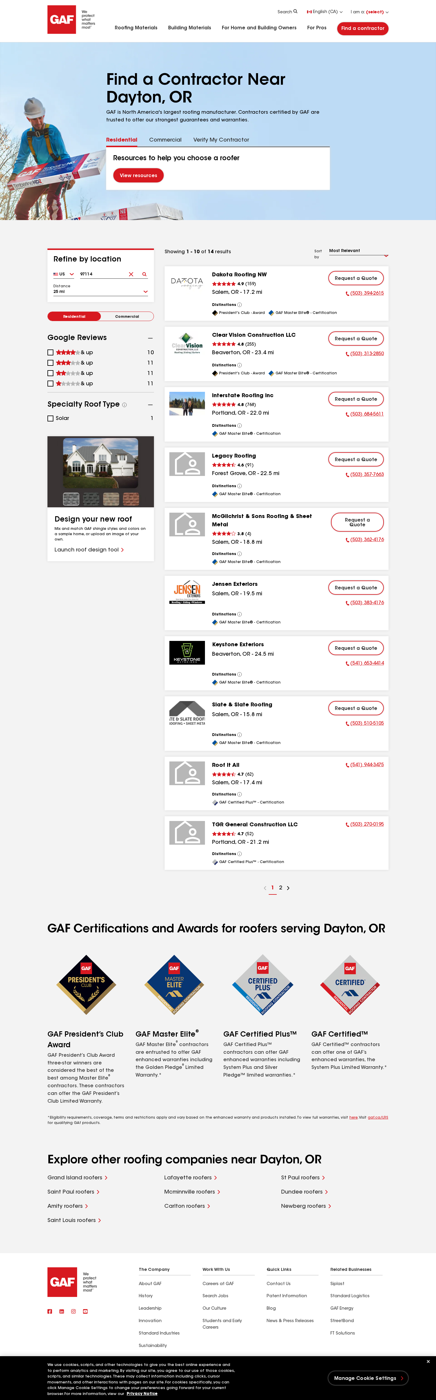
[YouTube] (85, 1312)
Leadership (150, 1309)
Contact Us (279, 1284)
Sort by (318, 254)
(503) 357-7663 (365, 475)
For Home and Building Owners (259, 28)
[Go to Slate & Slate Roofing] (187, 713)
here (353, 1118)
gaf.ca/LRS (378, 1118)
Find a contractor (362, 28)
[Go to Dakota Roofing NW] (187, 283)
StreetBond (342, 1321)
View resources (138, 176)
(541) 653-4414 (365, 664)
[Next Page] (288, 889)
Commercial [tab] (165, 140)
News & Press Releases (290, 1321)
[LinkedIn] (61, 1312)
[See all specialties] (124, 404)
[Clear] (131, 272)
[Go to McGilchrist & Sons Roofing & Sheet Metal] (187, 524)
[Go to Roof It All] (187, 773)
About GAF (150, 1284)
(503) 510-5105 (365, 724)
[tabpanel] (218, 168)
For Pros (317, 28)
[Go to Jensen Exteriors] (187, 592)
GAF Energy (341, 1309)
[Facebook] (49, 1312)
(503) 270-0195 (365, 825)
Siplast (337, 1284)
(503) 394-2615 (365, 294)
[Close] (428, 1361)
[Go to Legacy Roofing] (187, 464)
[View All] (239, 304)
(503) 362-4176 (365, 541)
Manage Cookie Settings (365, 1378)
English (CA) (325, 12)
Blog (271, 1309)
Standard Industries (159, 1334)
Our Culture (214, 1309)
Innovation (150, 1321)
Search (285, 12)
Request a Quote (356, 278)
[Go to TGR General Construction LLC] (187, 833)
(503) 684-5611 (365, 415)
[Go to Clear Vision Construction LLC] (187, 343)
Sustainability (153, 1346)
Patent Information (287, 1296)
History (145, 1296)
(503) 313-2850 (365, 355)
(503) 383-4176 (365, 604)
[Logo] (71, 33)
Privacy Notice (142, 1394)
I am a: (367, 12)
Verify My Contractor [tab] (221, 140)
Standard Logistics (350, 1296)
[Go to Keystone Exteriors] (187, 653)
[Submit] (144, 272)
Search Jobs (215, 1296)
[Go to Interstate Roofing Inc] (187, 404)
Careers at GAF (218, 1284)
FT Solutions (342, 1334)
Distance (61, 286)
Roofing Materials (136, 28)
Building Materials (189, 28)
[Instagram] (73, 1312)
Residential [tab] (121, 140)
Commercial (127, 317)
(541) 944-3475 (365, 766)
